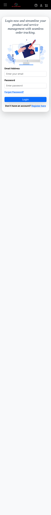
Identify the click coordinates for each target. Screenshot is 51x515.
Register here (38, 105)
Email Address (12, 68)
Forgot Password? (14, 92)
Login (25, 99)
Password (9, 80)
